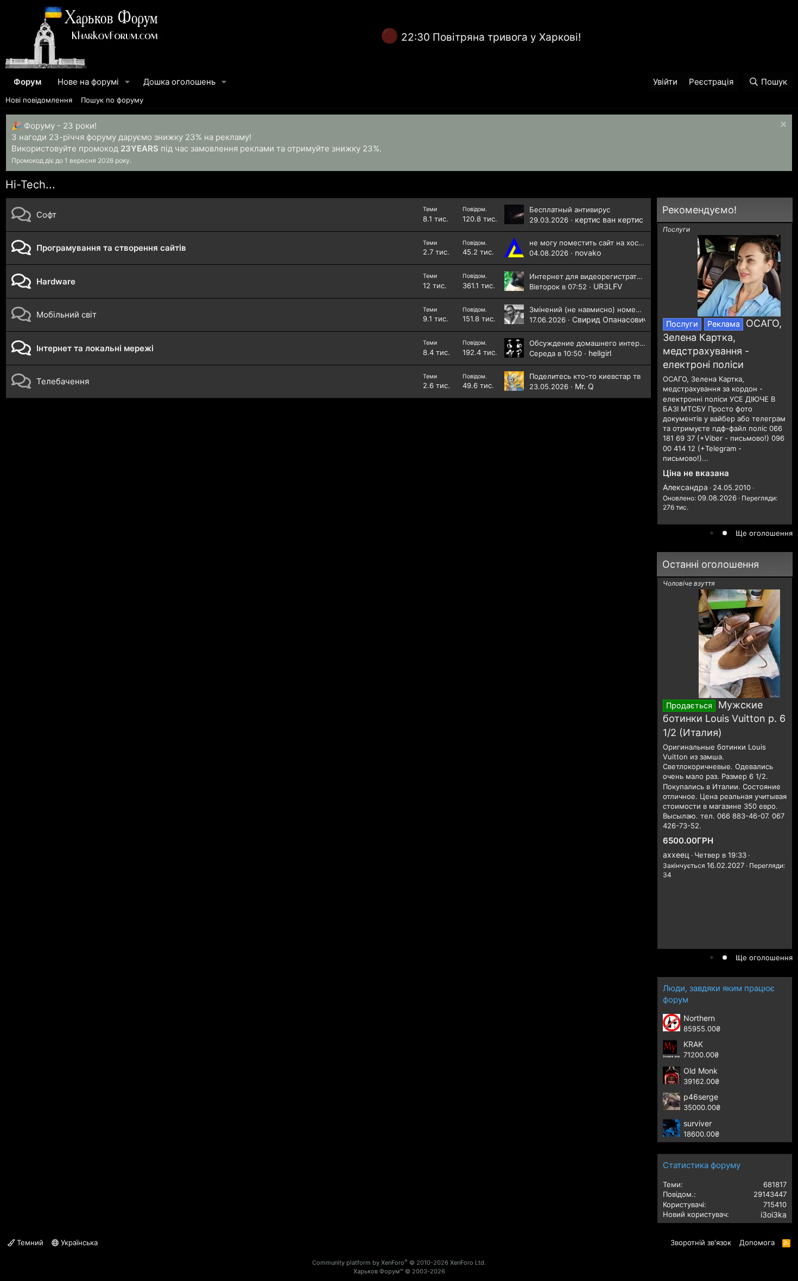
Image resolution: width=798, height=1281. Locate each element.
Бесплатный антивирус (569, 209)
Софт (46, 215)
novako (588, 252)
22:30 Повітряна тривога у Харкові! (491, 37)
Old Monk (700, 1070)
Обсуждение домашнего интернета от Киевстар (614, 343)
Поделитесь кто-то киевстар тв (585, 376)
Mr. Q (584, 386)
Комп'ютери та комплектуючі (709, 583)
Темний (29, 1242)
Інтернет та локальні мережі (95, 348)
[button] (127, 82)
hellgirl (599, 353)
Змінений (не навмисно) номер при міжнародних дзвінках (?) (637, 309)
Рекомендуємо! (699, 209)
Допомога (757, 1242)
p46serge (700, 1096)
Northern (699, 1018)
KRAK (693, 1044)
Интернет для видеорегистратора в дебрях (605, 276)
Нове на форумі (88, 82)
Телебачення (62, 381)
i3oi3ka (774, 1214)
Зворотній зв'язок (700, 1242)
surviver (697, 1123)
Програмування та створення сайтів (111, 248)
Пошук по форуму (112, 100)
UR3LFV (607, 286)
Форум (27, 82)
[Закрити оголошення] (782, 125)
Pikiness (677, 830)
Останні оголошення (710, 564)
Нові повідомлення (38, 100)
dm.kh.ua (679, 491)
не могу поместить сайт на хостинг (591, 242)
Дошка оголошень (179, 82)
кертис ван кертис (609, 219)
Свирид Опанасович (610, 319)
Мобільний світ (66, 314)
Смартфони (681, 229)
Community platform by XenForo (399, 1262)
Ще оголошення (764, 533)
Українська (78, 1242)
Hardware (55, 281)
